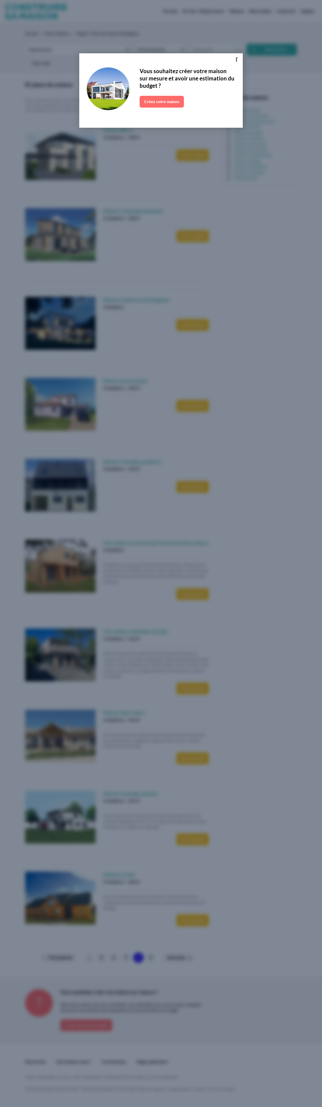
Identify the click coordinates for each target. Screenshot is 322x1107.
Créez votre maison (161, 101)
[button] (236, 59)
